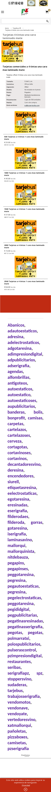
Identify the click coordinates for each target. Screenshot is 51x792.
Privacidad (26, 785)
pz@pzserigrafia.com (32, 105)
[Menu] (2, 12)
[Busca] (47, 21)
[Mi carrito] (47, 11)
